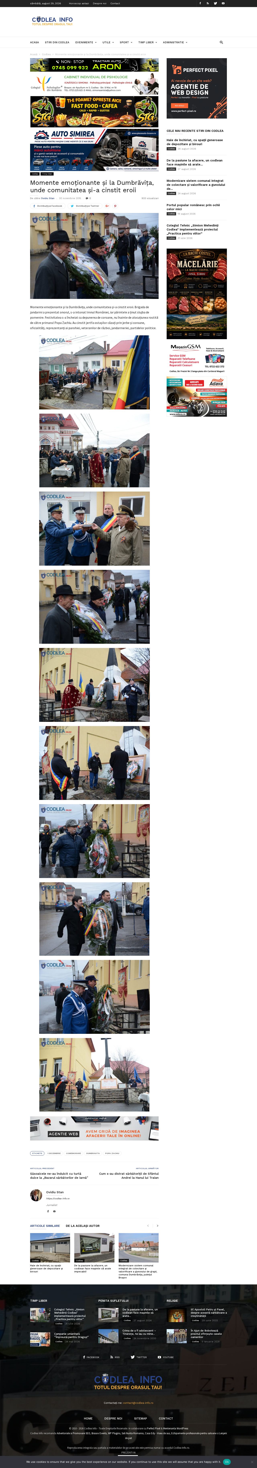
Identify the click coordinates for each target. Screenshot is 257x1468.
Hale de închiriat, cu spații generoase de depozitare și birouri (46, 1268)
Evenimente (84, 42)
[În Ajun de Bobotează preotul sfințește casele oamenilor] (177, 1336)
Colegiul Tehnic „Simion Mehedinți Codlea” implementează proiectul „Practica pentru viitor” (192, 229)
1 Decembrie (54, 1153)
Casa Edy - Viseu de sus (157, 1433)
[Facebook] (200, 3)
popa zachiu (112, 1153)
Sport (124, 42)
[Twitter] (215, 3)
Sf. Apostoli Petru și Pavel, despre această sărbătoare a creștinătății (209, 1312)
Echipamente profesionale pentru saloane (193, 1433)
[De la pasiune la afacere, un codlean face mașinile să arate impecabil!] (94, 1247)
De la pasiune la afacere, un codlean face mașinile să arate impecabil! (92, 1268)
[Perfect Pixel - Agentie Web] (197, 117)
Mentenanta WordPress (175, 1428)
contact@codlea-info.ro (138, 1402)
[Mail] (54, 1211)
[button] (221, 42)
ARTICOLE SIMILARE (45, 1226)
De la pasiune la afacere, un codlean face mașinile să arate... (140, 1312)
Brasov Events (99, 1433)
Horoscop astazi (79, 3)
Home (88, 1418)
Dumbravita (93, 1153)
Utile (106, 42)
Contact (115, 3)
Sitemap (140, 1418)
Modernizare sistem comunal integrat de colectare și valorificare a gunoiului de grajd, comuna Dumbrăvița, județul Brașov (138, 1271)
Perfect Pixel (153, 1428)
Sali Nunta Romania (133, 1433)
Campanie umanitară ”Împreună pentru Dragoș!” (71, 1335)
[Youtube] (223, 3)
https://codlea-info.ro (57, 1198)
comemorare (73, 1153)
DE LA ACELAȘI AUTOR (83, 1226)
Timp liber (146, 42)
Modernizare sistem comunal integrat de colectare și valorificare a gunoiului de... (196, 185)
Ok (227, 1461)
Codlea (35, 174)
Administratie (173, 42)
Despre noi (99, 3)
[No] (252, 1462)
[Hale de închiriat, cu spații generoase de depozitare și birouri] (50, 1247)
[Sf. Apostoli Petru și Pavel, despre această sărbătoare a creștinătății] (177, 1315)
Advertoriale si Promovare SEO (73, 1433)
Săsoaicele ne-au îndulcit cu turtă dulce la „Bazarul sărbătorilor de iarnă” (59, 1176)
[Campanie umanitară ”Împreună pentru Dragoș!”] (40, 1339)
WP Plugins (114, 1433)
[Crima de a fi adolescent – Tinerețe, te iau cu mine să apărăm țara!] (108, 1336)
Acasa (34, 42)
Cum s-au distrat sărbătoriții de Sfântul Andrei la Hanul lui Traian (129, 1176)
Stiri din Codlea (57, 42)
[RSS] (208, 3)
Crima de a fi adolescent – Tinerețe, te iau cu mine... (139, 1332)
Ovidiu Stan (47, 198)
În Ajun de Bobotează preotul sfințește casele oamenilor (206, 1334)
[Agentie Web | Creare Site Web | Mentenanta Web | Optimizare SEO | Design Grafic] (94, 1144)
